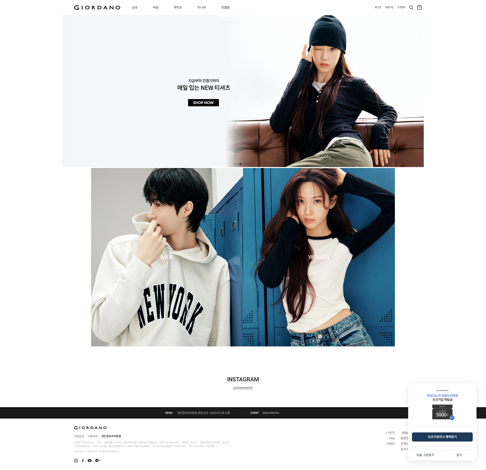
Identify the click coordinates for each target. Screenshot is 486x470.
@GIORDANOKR (243, 387)
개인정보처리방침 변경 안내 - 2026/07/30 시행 (203, 412)
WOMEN (319, 257)
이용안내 (79, 436)
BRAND (407, 433)
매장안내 (406, 438)
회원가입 (389, 7)
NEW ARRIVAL (271, 412)
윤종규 (225, 442)
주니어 (201, 7)
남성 (135, 7)
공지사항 (406, 449)
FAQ (392, 438)
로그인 (378, 7)
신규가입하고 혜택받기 (442, 437)
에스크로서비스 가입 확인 (202, 446)
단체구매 (406, 444)
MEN (167, 257)
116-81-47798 (99, 446)
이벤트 (390, 444)
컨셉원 (225, 7)
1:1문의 (390, 433)
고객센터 (401, 7)
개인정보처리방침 (111, 436)
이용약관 (93, 436)
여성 (156, 7)
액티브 (178, 7)
